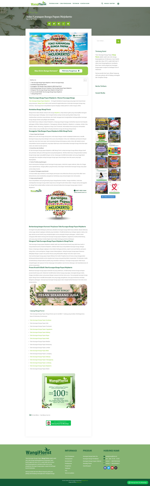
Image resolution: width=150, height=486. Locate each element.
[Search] (118, 41)
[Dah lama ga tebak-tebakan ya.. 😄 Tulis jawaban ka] (101, 136)
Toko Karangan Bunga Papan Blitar (39, 350)
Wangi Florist (41, 103)
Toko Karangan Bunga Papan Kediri (39, 338)
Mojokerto (57, 112)
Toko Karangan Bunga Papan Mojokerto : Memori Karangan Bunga (47, 82)
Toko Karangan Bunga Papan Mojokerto (40, 366)
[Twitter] (108, 467)
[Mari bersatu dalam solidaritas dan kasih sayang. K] (114, 187)
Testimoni (75, 3)
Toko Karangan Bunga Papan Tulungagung (41, 359)
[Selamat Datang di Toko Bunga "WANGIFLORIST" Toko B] (101, 123)
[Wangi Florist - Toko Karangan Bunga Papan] (38, 3)
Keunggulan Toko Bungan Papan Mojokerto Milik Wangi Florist (46, 86)
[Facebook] (105, 467)
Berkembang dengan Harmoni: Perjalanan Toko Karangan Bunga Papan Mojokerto (51, 88)
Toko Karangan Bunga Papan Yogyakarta (41, 329)
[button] (49, 24)
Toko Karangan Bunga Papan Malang (40, 332)
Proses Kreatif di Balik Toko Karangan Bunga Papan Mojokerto (46, 92)
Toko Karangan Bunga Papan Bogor (39, 335)
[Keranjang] (118, 3)
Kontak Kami (84, 3)
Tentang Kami (53, 3)
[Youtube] (112, 467)
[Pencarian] (102, 3)
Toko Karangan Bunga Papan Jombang (40, 362)
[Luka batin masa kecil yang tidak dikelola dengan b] (101, 175)
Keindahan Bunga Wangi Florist (38, 84)
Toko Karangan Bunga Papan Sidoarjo (40, 356)
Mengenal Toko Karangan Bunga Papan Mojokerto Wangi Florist (46, 90)
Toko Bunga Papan (32, 12)
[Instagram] (115, 467)
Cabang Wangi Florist (36, 93)
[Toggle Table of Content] (84, 80)
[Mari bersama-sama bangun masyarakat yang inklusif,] (114, 149)
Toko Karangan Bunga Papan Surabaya (40, 320)
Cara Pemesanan (65, 3)
